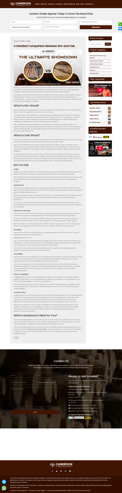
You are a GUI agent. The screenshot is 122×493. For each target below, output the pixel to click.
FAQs (82, 4)
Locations (59, 4)
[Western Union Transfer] (106, 137)
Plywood (92, 70)
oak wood (18, 277)
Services (51, 4)
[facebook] (52, 471)
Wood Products (69, 4)
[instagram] (65, 471)
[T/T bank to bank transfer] (91, 137)
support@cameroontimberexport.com (86, 408)
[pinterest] (70, 471)
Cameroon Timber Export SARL (36, 329)
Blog (77, 4)
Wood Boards (94, 73)
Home (37, 4)
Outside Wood (94, 67)
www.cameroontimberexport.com (86, 411)
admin (29, 41)
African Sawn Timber (96, 61)
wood (16, 337)
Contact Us (89, 4)
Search (108, 44)
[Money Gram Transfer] (98, 137)
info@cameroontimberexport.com (85, 405)
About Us (44, 4)
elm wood (18, 238)
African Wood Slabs (96, 64)
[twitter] (61, 471)
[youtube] (56, 471)
